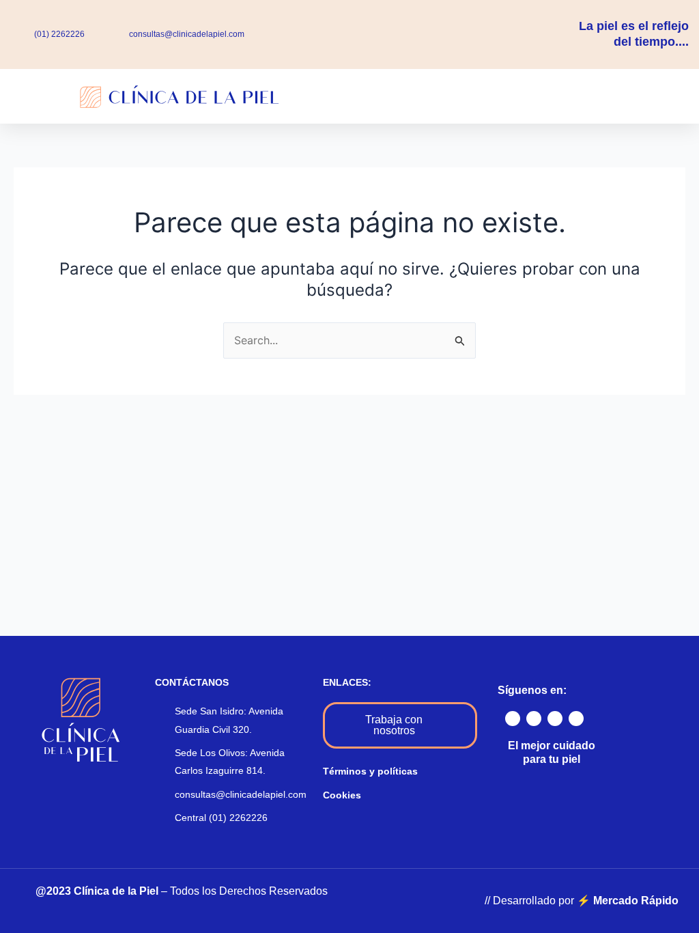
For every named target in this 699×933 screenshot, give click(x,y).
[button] (441, 96)
